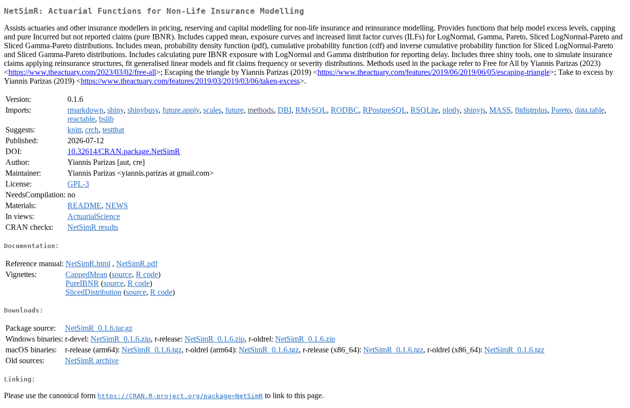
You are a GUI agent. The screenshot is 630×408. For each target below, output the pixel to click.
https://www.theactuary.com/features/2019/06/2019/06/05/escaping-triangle (433, 72)
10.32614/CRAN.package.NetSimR (123, 151)
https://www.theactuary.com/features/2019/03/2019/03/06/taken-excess (190, 81)
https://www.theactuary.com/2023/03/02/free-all (82, 72)
